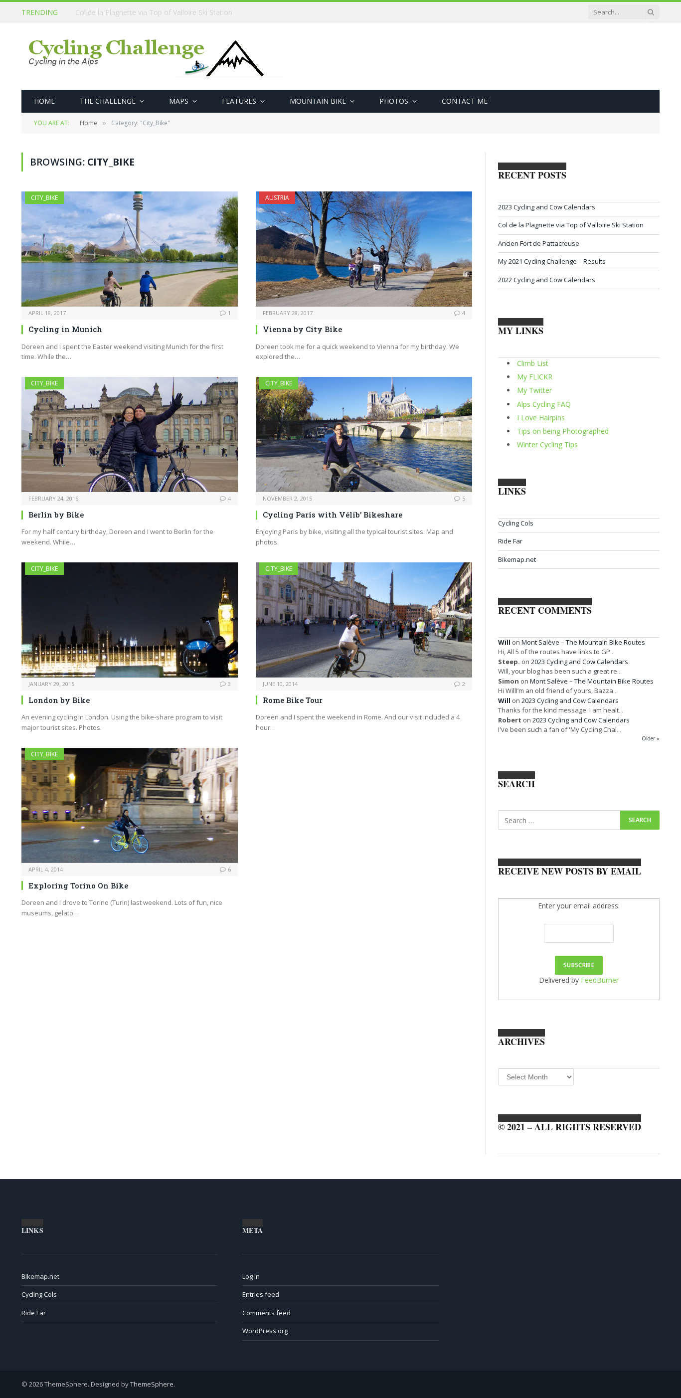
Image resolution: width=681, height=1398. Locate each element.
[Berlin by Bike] (129, 434)
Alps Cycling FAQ (544, 404)
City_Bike (44, 197)
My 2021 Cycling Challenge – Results (552, 261)
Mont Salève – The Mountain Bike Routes (583, 642)
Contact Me (465, 101)
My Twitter (534, 390)
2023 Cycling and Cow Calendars (546, 206)
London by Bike (59, 700)
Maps (178, 101)
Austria (277, 197)
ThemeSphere (151, 1384)
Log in (251, 1276)
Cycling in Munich (65, 329)
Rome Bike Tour (293, 700)
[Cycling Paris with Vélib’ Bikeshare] (364, 434)
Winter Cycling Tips (547, 444)
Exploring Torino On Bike (78, 885)
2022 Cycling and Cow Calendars (546, 279)
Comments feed (266, 1312)
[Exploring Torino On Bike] (129, 805)
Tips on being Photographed (563, 431)
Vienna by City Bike (302, 329)
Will (504, 642)
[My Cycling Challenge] (156, 56)
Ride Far (510, 540)
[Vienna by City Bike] (364, 249)
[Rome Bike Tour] (364, 620)
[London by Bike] (129, 620)
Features (239, 101)
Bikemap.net (517, 559)
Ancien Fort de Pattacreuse (538, 243)
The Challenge (108, 101)
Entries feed (260, 1294)
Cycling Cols (515, 523)
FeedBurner (600, 980)
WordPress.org (265, 1330)
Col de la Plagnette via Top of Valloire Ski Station (153, 12)
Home (44, 101)
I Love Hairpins (541, 417)
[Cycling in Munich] (129, 249)
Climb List (532, 363)
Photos (393, 101)
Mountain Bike (318, 101)
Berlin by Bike (56, 515)
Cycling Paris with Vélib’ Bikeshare (332, 515)
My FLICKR (534, 376)
